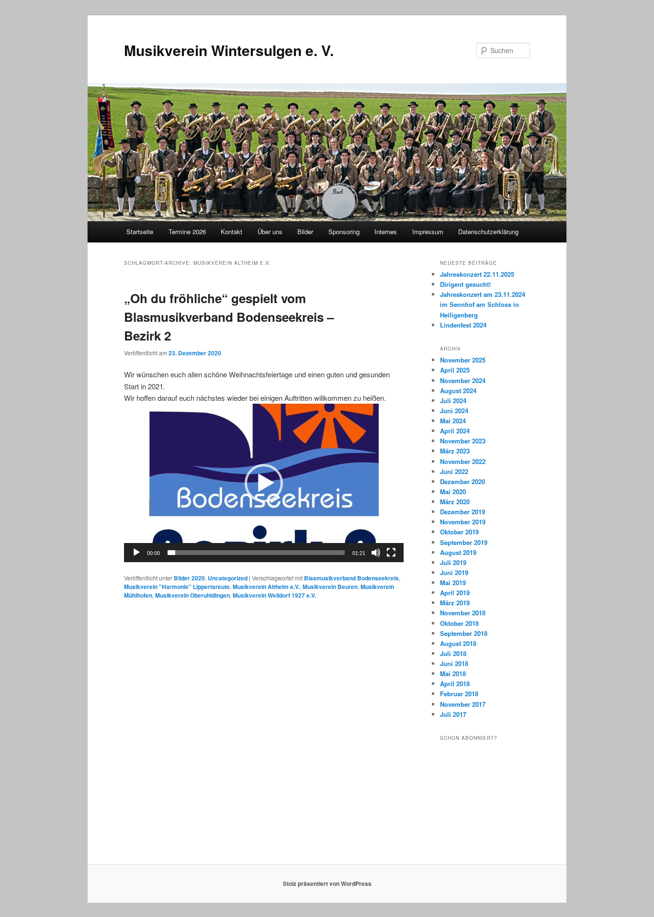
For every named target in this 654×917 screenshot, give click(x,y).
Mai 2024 (453, 420)
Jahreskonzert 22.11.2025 (477, 274)
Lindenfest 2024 (463, 324)
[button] (264, 483)
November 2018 (462, 612)
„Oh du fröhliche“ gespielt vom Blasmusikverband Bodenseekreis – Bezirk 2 (229, 316)
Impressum (427, 231)
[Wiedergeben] (136, 552)
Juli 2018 (453, 653)
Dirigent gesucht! (465, 284)
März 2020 (455, 501)
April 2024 (455, 430)
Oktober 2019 (459, 531)
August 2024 (458, 390)
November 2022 (462, 461)
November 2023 (462, 440)
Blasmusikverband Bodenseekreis (351, 578)
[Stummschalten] (376, 552)
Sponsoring (344, 231)
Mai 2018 (453, 673)
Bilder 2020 (189, 578)
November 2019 (462, 521)
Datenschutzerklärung (488, 231)
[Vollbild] (391, 552)
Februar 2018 (459, 693)
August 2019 (458, 552)
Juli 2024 (453, 400)
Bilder (305, 231)
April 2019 (455, 592)
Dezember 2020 (462, 481)
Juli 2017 (453, 714)
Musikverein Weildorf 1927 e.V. (274, 595)
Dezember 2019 (462, 511)
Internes (385, 231)
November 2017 (462, 704)
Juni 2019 (454, 572)
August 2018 (458, 643)
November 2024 (462, 380)
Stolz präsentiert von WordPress (327, 883)
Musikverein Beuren (330, 586)
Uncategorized (228, 578)
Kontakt (231, 231)
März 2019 (455, 602)
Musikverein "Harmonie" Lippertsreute (177, 586)
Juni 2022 (454, 471)
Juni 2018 (454, 663)
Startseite (139, 231)
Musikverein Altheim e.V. (266, 586)
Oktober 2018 (459, 623)
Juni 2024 (454, 410)
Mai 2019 (453, 582)
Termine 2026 (187, 231)
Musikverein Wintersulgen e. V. (229, 50)
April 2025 (455, 369)
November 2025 (462, 359)
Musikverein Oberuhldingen (192, 595)
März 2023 (455, 450)
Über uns (270, 231)
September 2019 (463, 542)
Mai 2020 (453, 491)
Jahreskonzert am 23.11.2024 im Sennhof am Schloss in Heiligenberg (482, 304)
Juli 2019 (453, 562)
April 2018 (455, 683)
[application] (264, 483)
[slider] (256, 552)
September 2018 (463, 633)
